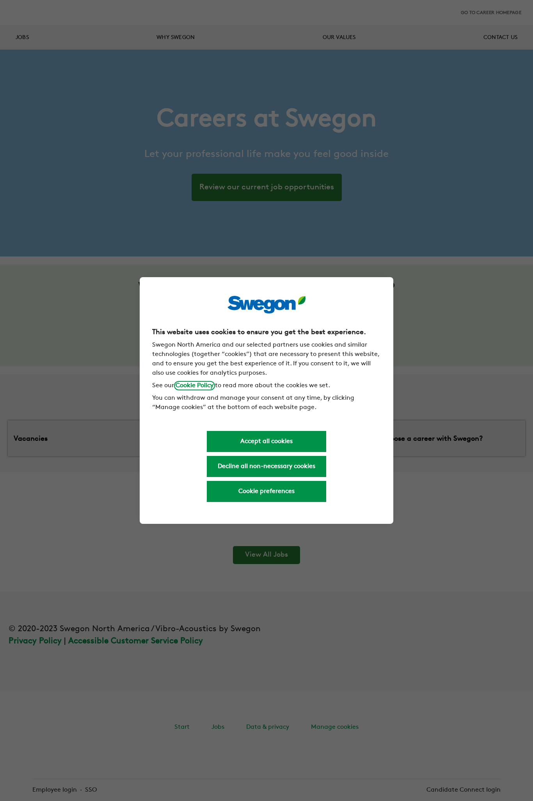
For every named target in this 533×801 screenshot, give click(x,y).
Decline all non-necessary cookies (266, 466)
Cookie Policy (194, 386)
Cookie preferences (266, 491)
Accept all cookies (266, 441)
